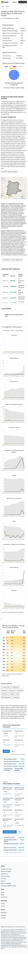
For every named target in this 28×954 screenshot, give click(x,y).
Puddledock (15, 687)
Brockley (4, 690)
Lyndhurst (5, 694)
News (2, 895)
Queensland (4, 874)
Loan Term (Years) (8, 813)
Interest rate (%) (19, 734)
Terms (2, 906)
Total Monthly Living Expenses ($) (8, 802)
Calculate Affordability (9, 832)
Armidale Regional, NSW (12, 18)
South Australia (5, 876)
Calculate (6, 751)
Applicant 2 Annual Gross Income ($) (19, 791)
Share (7, 6)
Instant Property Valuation (9, 171)
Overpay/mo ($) (19, 743)
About (2, 892)
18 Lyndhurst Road (21, 280)
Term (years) (7, 742)
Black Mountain (6, 697)
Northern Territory (6, 869)
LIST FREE (22, 2)
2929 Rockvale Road (20, 292)
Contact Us (4, 897)
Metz (17, 694)
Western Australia (6, 883)
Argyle (12, 694)
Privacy (3, 903)
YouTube (3, 918)
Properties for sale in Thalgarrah (12, 260)
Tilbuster (11, 690)
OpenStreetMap (17, 198)
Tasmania (3, 878)
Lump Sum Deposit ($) (19, 822)
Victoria (3, 881)
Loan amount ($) (7, 733)
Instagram (4, 912)
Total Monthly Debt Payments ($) (19, 801)
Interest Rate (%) (19, 813)
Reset (13, 751)
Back (3, 6)
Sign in (14, 2)
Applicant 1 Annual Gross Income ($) (7, 791)
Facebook (3, 915)
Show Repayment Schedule (18, 754)
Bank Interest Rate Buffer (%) (8, 822)
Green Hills (20, 690)
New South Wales (6, 871)
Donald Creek (6, 687)
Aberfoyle (16, 697)
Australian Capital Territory (8, 886)
